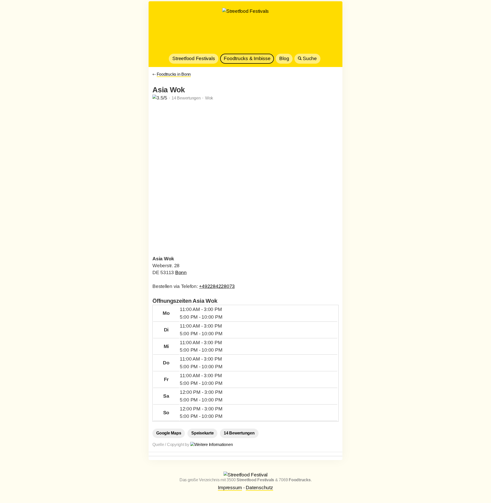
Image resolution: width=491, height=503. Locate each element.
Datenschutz (259, 487)
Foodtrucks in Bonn (174, 74)
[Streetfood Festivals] (245, 29)
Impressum (230, 487)
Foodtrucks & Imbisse (247, 58)
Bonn (181, 272)
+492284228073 (217, 286)
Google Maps (168, 433)
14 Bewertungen (239, 433)
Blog (284, 58)
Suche (309, 58)
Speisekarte (202, 433)
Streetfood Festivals (193, 58)
